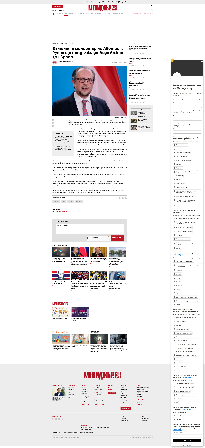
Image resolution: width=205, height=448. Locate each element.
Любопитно (98, 392)
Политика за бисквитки (86, 432)
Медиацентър (124, 420)
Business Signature (126, 401)
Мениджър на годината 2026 (143, 392)
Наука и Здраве (99, 404)
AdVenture (123, 397)
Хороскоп (97, 398)
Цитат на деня (98, 401)
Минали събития (141, 389)
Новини (139, 394)
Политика (71, 387)
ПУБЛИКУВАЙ (117, 238)
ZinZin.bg (104, 2)
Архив (122, 402)
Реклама (96, 387)
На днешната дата (99, 399)
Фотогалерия (98, 394)
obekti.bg (97, 2)
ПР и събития (98, 389)
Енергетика (85, 391)
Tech (122, 393)
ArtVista (123, 399)
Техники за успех (86, 399)
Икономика (85, 393)
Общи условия (56, 432)
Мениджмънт (86, 396)
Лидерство (85, 398)
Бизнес (84, 385)
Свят (54, 40)
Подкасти (140, 399)
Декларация (145, 420)
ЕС (69, 398)
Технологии (85, 404)
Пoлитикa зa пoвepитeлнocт (70, 432)
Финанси (84, 387)
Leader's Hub (124, 395)
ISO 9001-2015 (145, 418)
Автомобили (112, 385)
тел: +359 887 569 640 (86, 429)
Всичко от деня (57, 385)
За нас (122, 416)
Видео (110, 389)
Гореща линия (141, 401)
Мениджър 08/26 (123, 2)
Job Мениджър (85, 401)
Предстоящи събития (143, 387)
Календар (139, 396)
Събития (139, 385)
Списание (124, 385)
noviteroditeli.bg (89, 2)
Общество (71, 389)
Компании (84, 389)
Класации (97, 396)
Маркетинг (98, 385)
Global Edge (124, 389)
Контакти (140, 404)
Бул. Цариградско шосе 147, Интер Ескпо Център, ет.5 (95, 427)
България (71, 385)
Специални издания (126, 404)
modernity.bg (80, 2)
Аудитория (123, 418)
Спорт (110, 387)
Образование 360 (113, 2)
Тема (122, 391)
